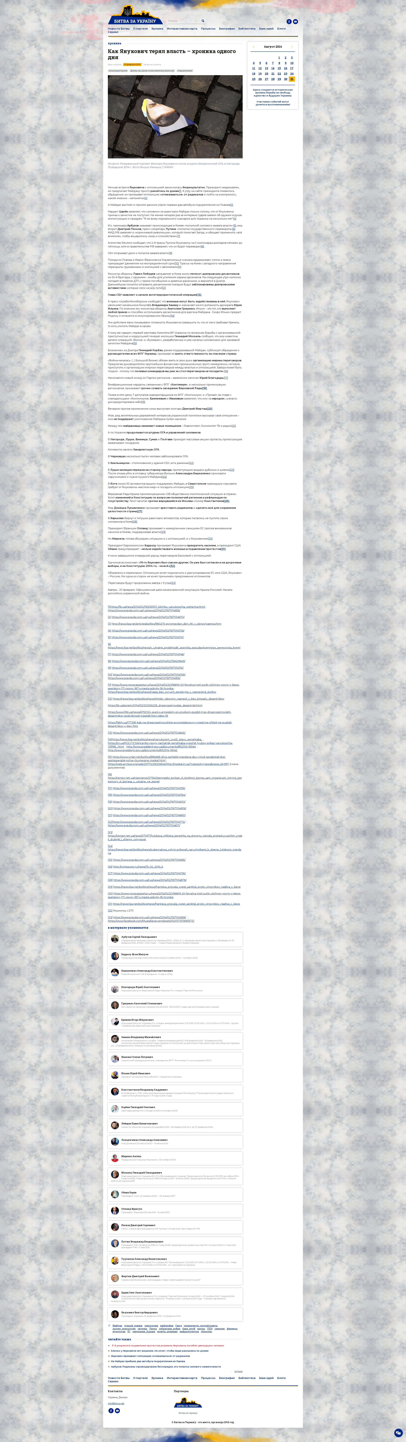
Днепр (153, 1328)
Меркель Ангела (131, 1156)
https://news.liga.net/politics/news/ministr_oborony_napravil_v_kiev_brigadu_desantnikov (168, 698)
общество (206, 1331)
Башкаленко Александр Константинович (147, 970)
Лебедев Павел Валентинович (139, 1123)
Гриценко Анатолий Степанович (141, 1003)
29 (279, 79)
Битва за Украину (188, 1413)
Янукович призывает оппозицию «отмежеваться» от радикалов (150, 1356)
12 (260, 68)
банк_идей (188, 1328)
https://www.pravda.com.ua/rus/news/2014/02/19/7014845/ (149, 732)
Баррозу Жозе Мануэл (134, 954)
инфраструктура (189, 1331)
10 (291, 63)
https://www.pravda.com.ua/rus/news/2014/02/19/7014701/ (147, 637)
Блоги (281, 28)
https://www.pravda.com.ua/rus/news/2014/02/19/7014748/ (148, 654)
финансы (232, 1328)
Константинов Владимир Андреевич (144, 1089)
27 (266, 79)
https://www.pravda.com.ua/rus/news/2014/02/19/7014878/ (150, 880)
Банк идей (266, 28)
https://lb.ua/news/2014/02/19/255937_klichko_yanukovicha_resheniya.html (157, 606)
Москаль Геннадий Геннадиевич (141, 1172)
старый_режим (133, 1325)
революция (151, 1325)
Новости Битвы (119, 28)
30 (285, 79)
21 (273, 73)
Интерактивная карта (182, 28)
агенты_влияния (167, 1331)
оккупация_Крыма (143, 1331)
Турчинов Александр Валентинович (144, 1258)
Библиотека (246, 28)
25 (253, 79)
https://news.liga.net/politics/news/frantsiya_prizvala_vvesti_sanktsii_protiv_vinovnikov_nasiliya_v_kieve (177, 886)
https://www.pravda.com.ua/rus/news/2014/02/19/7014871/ (144, 825)
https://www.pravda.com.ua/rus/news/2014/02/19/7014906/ (149, 808)
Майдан (117, 1325)
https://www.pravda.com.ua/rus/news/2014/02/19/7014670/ (148, 617)
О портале (140, 28)
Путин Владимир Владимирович (142, 1241)
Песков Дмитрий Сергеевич (138, 1225)
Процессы (208, 28)
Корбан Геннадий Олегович (138, 1107)
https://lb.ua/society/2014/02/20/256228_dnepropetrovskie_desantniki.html (155, 705)
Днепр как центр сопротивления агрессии (152, 71)
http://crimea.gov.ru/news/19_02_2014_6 (138, 866)
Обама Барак (129, 1192)
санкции (220, 1328)
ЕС (129, 1331)
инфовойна (166, 1325)
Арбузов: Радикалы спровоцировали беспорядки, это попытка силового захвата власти (166, 1366)
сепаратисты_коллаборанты (201, 1325)
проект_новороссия (124, 1328)
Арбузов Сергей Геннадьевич (139, 936)
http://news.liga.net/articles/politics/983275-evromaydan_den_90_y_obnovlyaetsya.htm (166, 623)
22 (279, 73)
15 (279, 68)
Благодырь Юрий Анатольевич (140, 987)
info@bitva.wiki (116, 1403)
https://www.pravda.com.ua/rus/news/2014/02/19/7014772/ (149, 821)
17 (291, 68)
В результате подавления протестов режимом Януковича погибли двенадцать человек (169, 1345)
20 (266, 73)
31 (291, 79)
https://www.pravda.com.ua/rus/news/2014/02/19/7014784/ (149, 794)
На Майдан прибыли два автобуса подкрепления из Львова (148, 1361)
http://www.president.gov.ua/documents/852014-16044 (161, 746)
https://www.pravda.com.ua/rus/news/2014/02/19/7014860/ (149, 815)
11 (253, 68)
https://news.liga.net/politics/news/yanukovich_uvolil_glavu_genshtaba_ (157, 739)
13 (266, 68)
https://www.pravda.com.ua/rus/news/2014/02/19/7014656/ (144, 610)
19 (260, 73)
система (142, 1328)
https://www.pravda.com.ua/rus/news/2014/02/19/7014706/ (148, 630)
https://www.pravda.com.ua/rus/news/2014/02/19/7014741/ (147, 667)
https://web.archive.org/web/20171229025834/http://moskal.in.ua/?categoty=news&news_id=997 (168, 764)
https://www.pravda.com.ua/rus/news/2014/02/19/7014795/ (149, 873)
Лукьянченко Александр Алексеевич (144, 1139)
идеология (119, 1331)
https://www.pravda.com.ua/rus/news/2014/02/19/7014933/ (149, 801)
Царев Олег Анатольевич (136, 1292)
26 (260, 79)
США (210, 1328)
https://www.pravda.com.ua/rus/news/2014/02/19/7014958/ (149, 917)
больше (239, 1372)
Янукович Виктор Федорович (139, 1312)
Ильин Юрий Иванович (135, 1073)
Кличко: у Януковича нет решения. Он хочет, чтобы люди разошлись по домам (159, 1350)
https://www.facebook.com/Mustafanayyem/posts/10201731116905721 (151, 920)
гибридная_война (169, 1328)
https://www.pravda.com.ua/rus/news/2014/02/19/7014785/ (149, 788)
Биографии (227, 28)
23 (285, 73)
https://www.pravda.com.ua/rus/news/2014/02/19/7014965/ (149, 859)
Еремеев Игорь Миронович (137, 1019)
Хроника (157, 28)
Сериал (113, 32)
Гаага (178, 1325)
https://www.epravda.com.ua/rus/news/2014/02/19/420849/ (148, 661)
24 (292, 73)
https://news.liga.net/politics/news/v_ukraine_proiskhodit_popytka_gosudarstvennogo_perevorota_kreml (174, 647)
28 (273, 79)
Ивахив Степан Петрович (137, 1056)
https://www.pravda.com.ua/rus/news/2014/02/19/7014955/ (144, 678)
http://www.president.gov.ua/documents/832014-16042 (142, 750)
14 (272, 68)
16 (285, 68)
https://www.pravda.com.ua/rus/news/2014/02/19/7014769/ (149, 674)
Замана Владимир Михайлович (141, 1037)
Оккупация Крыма (118, 71)
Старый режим (184, 71)
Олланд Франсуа (131, 1208)
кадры (201, 1328)
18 (253, 73)
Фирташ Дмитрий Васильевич (140, 1276)
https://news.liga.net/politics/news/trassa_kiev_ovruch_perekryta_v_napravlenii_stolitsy (162, 692)
